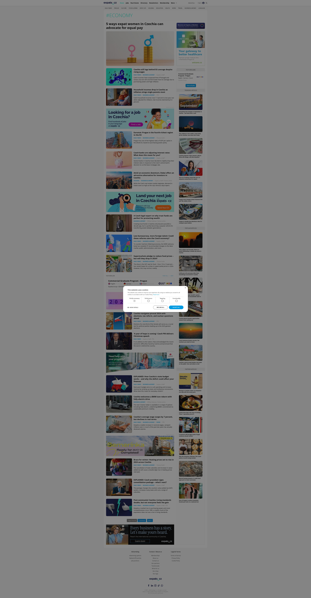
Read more (156, 294)
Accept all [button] (176, 307)
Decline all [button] (160, 307)
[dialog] (155, 299)
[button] (133, 307)
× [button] (185, 287)
